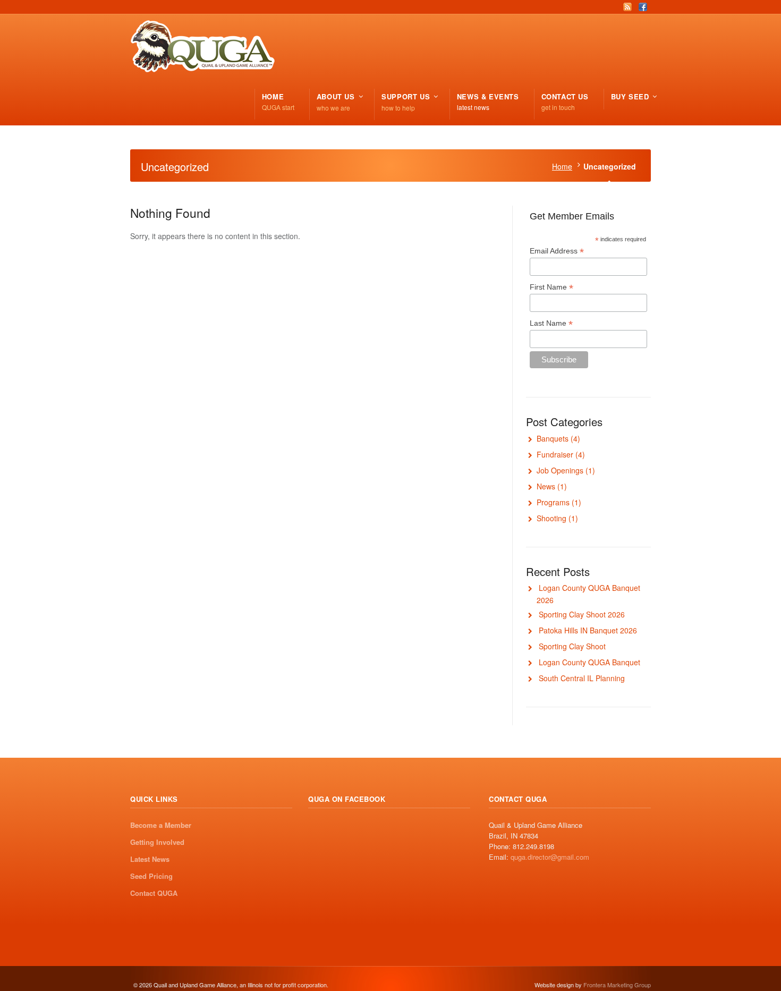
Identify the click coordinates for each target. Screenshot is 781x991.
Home (562, 166)
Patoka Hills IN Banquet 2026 (588, 630)
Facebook (643, 7)
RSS (627, 7)
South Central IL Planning (582, 678)
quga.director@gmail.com (550, 857)
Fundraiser (555, 454)
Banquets (552, 438)
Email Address (557, 251)
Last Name (551, 323)
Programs (553, 502)
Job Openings (560, 470)
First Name (551, 287)
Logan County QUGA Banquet (589, 662)
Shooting (551, 518)
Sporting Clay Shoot (572, 646)
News (546, 486)
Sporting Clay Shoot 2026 (582, 614)
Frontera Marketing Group (617, 984)
